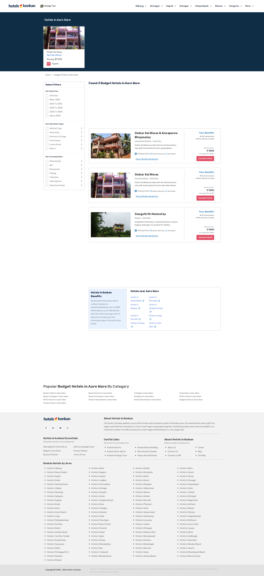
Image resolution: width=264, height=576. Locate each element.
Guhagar (184, 6)
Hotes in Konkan (74, 570)
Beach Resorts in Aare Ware (100, 393)
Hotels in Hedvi (186, 488)
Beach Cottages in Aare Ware (55, 396)
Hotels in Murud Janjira (57, 472)
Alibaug (139, 6)
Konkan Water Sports (116, 451)
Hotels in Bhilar (53, 548)
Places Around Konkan (147, 455)
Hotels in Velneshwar (145, 488)
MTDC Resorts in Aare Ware (54, 400)
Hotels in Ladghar (99, 480)
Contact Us (173, 451)
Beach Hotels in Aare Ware (54, 393)
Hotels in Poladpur (99, 508)
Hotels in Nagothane (189, 500)
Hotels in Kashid (142, 468)
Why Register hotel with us (55, 447)
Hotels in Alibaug (54, 468)
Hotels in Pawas (98, 540)
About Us (172, 447)
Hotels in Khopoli (54, 560)
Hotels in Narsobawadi (145, 536)
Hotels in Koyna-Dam (189, 524)
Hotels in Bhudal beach (101, 556)
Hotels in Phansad (143, 504)
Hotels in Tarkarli (187, 492)
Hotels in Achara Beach (146, 556)
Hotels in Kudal (97, 516)
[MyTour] (21, 6)
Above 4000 (55, 115)
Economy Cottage (58, 136)
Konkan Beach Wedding (148, 447)
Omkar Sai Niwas (54, 52)
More (248, 6)
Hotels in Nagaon (98, 472)
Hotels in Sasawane (55, 544)
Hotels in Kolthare (188, 504)
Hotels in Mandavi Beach (190, 544)
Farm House (55, 140)
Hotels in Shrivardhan (100, 484)
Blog (200, 451)
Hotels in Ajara (97, 536)
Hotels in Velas (142, 508)
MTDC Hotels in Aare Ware (190, 396)
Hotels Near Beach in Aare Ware (147, 400)
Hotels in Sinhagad (144, 528)
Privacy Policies (80, 451)
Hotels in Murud (142, 480)
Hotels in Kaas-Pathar (101, 524)
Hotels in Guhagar (99, 488)
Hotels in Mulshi (54, 528)
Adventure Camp (57, 185)
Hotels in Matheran (188, 520)
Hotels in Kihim (186, 468)
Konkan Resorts (114, 447)
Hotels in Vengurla (55, 496)
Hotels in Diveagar (188, 480)
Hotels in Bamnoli (143, 548)
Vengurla (234, 6)
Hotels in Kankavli (99, 512)
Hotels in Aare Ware (188, 540)
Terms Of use (79, 455)
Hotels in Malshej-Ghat (146, 532)
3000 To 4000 (56, 111)
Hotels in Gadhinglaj (188, 536)
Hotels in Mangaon (144, 484)
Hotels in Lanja (53, 516)
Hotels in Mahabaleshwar (58, 520)
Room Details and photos (147, 159)
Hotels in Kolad (53, 504)
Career (201, 447)
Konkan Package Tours (117, 455)
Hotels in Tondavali (99, 552)
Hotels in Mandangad (145, 544)
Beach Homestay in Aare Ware (101, 396)
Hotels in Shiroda (187, 512)
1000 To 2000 (56, 104)
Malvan (219, 6)
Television (54, 177)
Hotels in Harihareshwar (57, 484)
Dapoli (169, 6)
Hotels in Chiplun (54, 488)
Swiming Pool (55, 181)
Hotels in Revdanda (144, 472)
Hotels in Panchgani (100, 520)
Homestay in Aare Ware (189, 393)
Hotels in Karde (53, 480)
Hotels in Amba (98, 496)
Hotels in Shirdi (186, 532)
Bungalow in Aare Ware (144, 396)
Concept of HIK (174, 455)
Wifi (51, 165)
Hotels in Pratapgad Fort (58, 552)
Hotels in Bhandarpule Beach (192, 552)
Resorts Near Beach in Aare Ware (103, 400)
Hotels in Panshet (99, 528)
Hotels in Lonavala (144, 520)
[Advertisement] (155, 107)
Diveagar (155, 6)
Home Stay (55, 132)
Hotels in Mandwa (54, 556)
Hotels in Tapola (143, 524)
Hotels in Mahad (187, 508)
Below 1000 (55, 100)
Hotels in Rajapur (54, 500)
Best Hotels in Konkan (147, 451)
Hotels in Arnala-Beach (57, 532)
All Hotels (54, 96)
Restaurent (55, 169)
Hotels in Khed (53, 508)
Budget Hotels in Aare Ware (66, 75)
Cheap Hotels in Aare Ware (54, 403)
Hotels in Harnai (187, 476)
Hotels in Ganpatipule (189, 484)
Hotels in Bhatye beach (190, 556)
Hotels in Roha (97, 504)
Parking (53, 173)
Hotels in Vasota (187, 548)
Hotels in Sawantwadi (145, 512)
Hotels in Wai (96, 548)
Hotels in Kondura (143, 540)
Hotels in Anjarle (98, 476)
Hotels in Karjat (98, 532)
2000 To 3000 (56, 108)
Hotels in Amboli (143, 496)
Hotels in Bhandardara (101, 544)
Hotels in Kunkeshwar (56, 540)
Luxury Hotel (55, 144)
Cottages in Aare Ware (143, 393)
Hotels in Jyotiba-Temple (58, 536)
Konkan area (178, 423)
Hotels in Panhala (54, 524)
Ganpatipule (202, 6)
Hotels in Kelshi (142, 476)
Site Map (202, 455)
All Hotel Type (56, 128)
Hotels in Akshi (97, 468)
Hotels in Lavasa (187, 528)
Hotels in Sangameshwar (156, 306)
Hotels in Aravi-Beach (56, 512)
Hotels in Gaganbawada (190, 516)
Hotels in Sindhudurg (145, 516)
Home (48, 75)
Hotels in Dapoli (54, 476)
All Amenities (55, 161)
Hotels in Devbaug (55, 492)
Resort (53, 148)
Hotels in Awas (142, 552)
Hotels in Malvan (143, 492)
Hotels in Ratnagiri (188, 496)
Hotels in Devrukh (143, 500)
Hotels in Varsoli (187, 472)
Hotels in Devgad (98, 492)
